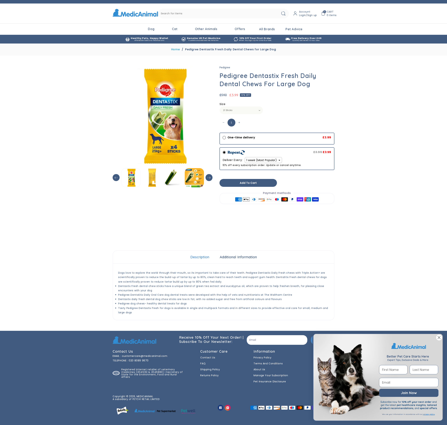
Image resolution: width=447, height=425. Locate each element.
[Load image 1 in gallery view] (131, 177)
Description (199, 257)
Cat (175, 29)
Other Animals (206, 29)
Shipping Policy (210, 369)
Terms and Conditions (268, 363)
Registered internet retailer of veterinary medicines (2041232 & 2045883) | (148, 371)
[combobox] (223, 13)
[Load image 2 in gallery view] (152, 177)
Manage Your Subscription (271, 375)
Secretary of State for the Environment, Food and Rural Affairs (152, 374)
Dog (151, 29)
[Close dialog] (439, 337)
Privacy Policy (262, 357)
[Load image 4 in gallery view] (194, 177)
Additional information (238, 257)
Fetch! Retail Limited (146, 399)
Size (222, 104)
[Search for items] (283, 13)
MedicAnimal (145, 396)
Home (175, 49)
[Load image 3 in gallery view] (173, 177)
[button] (329, 13)
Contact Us (207, 357)
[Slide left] (116, 177)
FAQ (203, 363)
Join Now (409, 393)
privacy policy (429, 414)
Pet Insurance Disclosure (270, 381)
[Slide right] (209, 177)
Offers (240, 29)
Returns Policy (209, 375)
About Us (259, 369)
